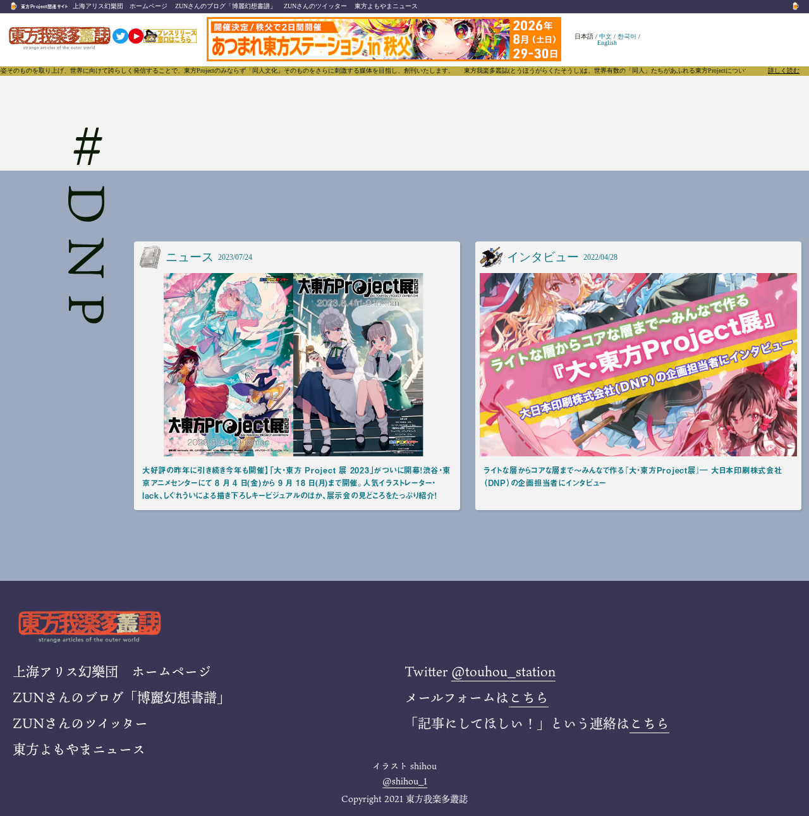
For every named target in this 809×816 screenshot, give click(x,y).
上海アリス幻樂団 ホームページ (120, 6)
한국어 (626, 36)
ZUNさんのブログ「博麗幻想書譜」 (225, 6)
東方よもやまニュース (386, 6)
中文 (605, 36)
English (607, 42)
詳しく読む (784, 71)
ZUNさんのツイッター (315, 6)
